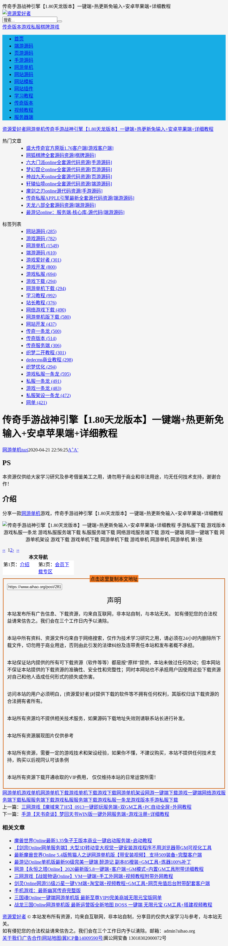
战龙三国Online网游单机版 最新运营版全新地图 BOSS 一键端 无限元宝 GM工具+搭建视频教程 (113, 904)
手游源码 (23, 60)
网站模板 (23, 81)
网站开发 (41, 324)
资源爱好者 (14, 129)
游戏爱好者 (43, 259)
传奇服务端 (43, 345)
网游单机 (23, 67)
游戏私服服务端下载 (76, 799)
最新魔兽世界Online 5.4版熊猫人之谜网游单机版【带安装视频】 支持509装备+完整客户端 (108, 854)
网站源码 (23, 74)
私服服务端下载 (38, 799)
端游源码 (23, 45)
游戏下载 (41, 281)
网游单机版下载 (48, 316)
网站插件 (23, 88)
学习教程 (23, 95)
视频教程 (23, 110)
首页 (19, 38)
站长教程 (41, 302)
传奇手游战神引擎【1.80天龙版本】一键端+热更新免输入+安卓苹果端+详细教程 (129, 129)
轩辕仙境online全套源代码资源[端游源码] (69, 183)
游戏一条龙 (43, 388)
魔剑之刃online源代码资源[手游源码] (64, 190)
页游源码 (23, 53)
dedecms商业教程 (49, 359)
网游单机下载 (46, 288)
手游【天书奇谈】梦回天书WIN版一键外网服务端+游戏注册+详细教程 (95, 814)
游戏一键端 (190, 792)
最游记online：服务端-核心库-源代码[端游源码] (75, 212)
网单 (36, 402)
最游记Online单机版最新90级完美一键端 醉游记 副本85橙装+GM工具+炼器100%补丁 (102, 862)
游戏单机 (30, 792)
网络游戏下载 (46, 309)
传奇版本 (11, 26)
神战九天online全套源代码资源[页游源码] (69, 176)
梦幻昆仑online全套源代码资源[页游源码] (69, 169)
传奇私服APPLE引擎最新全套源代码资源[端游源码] (80, 198)
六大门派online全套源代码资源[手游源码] (69, 162)
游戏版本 (140, 799)
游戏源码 (41, 238)
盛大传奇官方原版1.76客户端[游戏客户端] (69, 148)
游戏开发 (41, 267)
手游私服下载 (164, 799)
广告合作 (31, 938)
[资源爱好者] (16, 13)
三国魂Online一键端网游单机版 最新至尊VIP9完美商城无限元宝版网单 (88, 897)
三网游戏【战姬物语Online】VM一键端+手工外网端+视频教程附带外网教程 (93, 876)
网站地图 (51, 938)
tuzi (24, 449)
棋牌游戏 (49, 26)
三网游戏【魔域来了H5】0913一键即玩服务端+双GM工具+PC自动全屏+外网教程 (106, 807)
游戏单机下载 (83, 792)
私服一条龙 (43, 381)
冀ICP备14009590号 (82, 938)
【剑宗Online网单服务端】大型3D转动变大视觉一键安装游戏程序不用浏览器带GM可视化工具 (113, 847)
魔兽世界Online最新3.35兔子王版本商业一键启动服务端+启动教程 (83, 840)
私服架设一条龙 (48, 395)
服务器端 (23, 117)
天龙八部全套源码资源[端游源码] (61, 205)
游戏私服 (30, 26)
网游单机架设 (130, 792)
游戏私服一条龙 (48, 374)
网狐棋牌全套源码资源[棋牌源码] (61, 155)
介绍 (24, 564)
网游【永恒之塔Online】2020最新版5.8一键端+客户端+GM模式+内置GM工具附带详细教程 (109, 869)
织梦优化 (41, 366)
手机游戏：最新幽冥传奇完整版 (47, 890)
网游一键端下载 (161, 792)
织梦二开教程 (46, 352)
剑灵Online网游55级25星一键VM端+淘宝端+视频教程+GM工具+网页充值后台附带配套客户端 (112, 883)
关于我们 (11, 938)
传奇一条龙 (43, 331)
